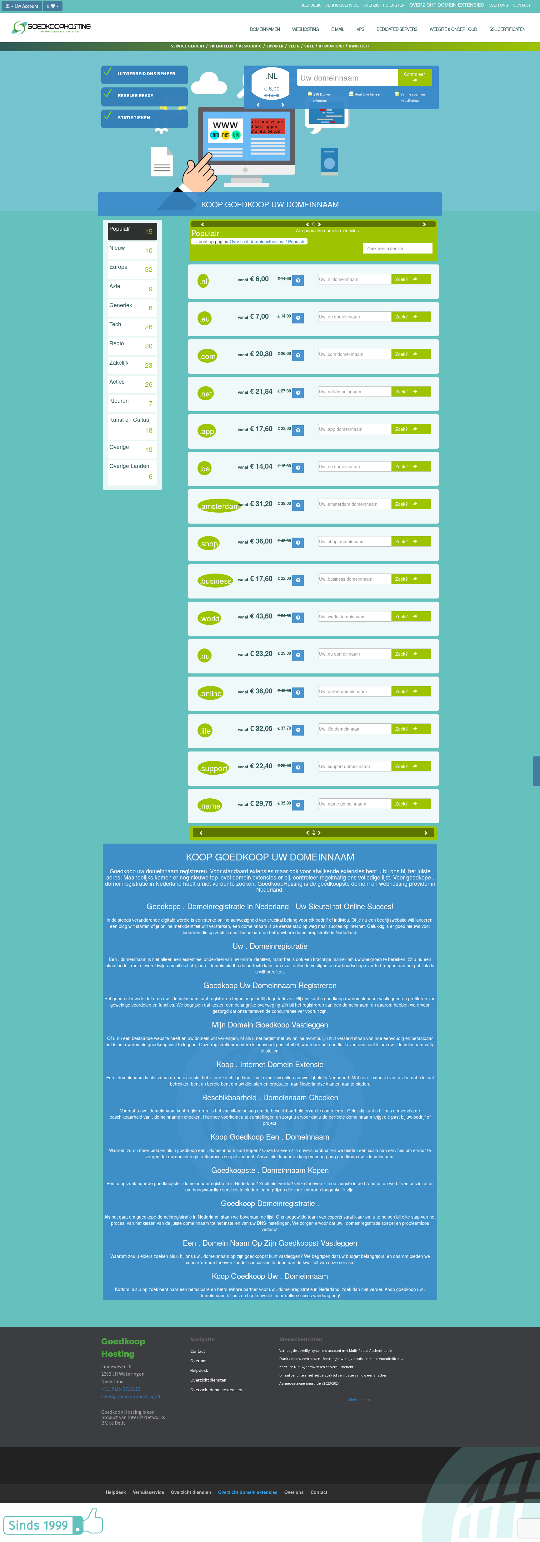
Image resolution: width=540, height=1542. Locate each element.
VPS (360, 29)
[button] (258, 104)
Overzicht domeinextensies (256, 241)
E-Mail (337, 29)
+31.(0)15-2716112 (120, 1389)
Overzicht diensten (384, 5)
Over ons (498, 5)
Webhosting (305, 29)
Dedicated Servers (397, 29)
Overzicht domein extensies (446, 5)
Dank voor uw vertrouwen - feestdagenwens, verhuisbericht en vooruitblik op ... (341, 1358)
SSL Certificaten (507, 29)
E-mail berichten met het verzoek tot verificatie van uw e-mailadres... (334, 1375)
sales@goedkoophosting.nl (130, 1396)
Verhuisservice (342, 5)
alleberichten (359, 1399)
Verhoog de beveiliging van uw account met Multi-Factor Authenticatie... (336, 1350)
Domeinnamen (265, 29)
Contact (522, 5)
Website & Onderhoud (453, 29)
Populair (296, 241)
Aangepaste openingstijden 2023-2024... (310, 1383)
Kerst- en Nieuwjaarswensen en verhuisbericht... (317, 1366)
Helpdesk (310, 5)
